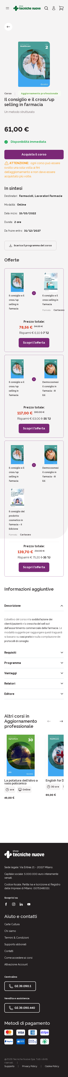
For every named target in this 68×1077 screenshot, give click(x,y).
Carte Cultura (12, 924)
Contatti (8, 951)
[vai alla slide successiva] (61, 721)
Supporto (9, 1066)
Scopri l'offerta (34, 342)
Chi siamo (10, 931)
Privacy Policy (29, 1066)
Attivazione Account (16, 964)
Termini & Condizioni (16, 937)
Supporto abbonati (15, 944)
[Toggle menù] (7, 8)
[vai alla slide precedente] (49, 721)
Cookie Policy (52, 1066)
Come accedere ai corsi (18, 957)
